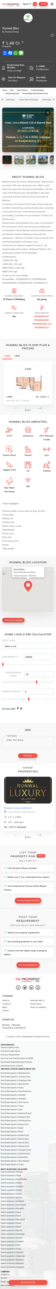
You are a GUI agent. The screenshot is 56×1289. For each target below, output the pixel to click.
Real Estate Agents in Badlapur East (15, 1117)
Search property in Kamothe (12, 1252)
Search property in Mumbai (12, 1172)
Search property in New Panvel (13, 1205)
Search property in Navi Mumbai (14, 1179)
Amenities (47, 99)
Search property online (10, 1047)
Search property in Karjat (11, 1212)
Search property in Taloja (11, 1249)
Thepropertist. (27, 1037)
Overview (10, 99)
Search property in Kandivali (12, 1201)
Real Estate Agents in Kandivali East (15, 1154)
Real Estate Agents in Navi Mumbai (15, 1161)
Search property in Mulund (11, 1230)
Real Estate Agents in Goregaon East (16, 1150)
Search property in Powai (11, 1223)
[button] (40, 408)
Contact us (6, 1004)
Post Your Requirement (28, 965)
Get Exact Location (13, 620)
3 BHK (17, 356)
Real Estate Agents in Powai (12, 1088)
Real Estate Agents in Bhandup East (15, 1073)
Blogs (4, 1007)
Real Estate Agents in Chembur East (15, 1077)
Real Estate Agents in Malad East (14, 1157)
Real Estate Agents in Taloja (12, 1106)
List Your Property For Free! (28, 901)
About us (6, 1000)
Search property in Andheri (11, 1194)
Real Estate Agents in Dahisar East (15, 1146)
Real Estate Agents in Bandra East (15, 1139)
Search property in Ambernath (13, 1256)
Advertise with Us (37, 1000)
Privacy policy (36, 1004)
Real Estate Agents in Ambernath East (16, 1113)
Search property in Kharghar (12, 1208)
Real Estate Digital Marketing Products (16, 1062)
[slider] (2, 664)
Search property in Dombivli (12, 1187)
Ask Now (28, 755)
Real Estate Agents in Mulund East (15, 1084)
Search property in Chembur (12, 1241)
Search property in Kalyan (11, 1183)
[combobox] (28, 646)
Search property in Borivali (11, 1198)
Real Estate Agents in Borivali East (15, 1143)
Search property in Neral (11, 1216)
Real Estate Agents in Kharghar (13, 1099)
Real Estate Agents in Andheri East (15, 1135)
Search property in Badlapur (12, 1260)
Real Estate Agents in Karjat (12, 1128)
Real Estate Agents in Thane (12, 1164)
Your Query (12, 736)
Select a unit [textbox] (10, 646)
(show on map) (14, 70)
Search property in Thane (11, 1176)
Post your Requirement (10, 1055)
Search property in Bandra (11, 1190)
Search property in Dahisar (12, 1238)
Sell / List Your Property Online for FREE (17, 1058)
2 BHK (7, 356)
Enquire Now (28, 1282)
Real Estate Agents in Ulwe (12, 1110)
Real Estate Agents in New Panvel (14, 1102)
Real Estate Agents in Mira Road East (16, 1091)
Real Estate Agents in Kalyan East (14, 1124)
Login (43, 4)
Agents (26, 4)
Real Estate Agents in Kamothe (13, 1095)
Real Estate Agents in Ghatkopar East (16, 1080)
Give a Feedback (7, 1285)
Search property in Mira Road (13, 1219)
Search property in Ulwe (10, 1245)
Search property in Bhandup (12, 1263)
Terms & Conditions (38, 1007)
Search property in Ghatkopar (13, 1234)
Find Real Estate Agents (10, 1051)
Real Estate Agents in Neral (12, 1132)
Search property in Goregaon (12, 1267)
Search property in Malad (11, 1227)
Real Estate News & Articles (12, 1066)
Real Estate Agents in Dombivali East (16, 1121)
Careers (5, 1011)
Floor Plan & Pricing (28, 99)
